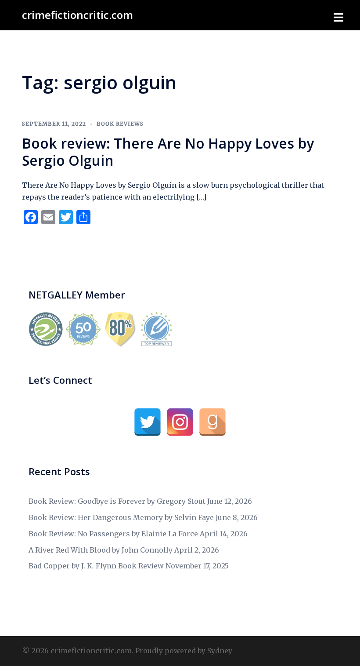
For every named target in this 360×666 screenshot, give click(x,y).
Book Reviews (120, 123)
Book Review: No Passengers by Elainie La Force (113, 533)
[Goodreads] (212, 422)
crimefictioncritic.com (77, 14)
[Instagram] (180, 422)
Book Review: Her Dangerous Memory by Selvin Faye (121, 517)
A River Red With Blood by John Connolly (101, 550)
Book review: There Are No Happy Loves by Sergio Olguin (168, 151)
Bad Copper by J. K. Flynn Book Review (96, 565)
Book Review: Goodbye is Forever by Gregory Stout (117, 501)
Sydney (219, 650)
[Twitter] (147, 422)
